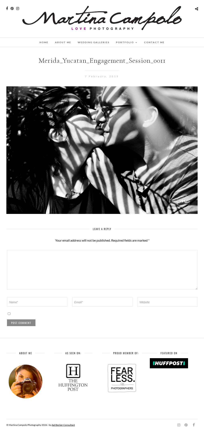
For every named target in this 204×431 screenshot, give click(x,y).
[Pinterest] (12, 8)
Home (43, 42)
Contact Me (154, 42)
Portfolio (125, 42)
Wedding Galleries (93, 42)
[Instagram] (17, 8)
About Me (63, 42)
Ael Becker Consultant (63, 424)
